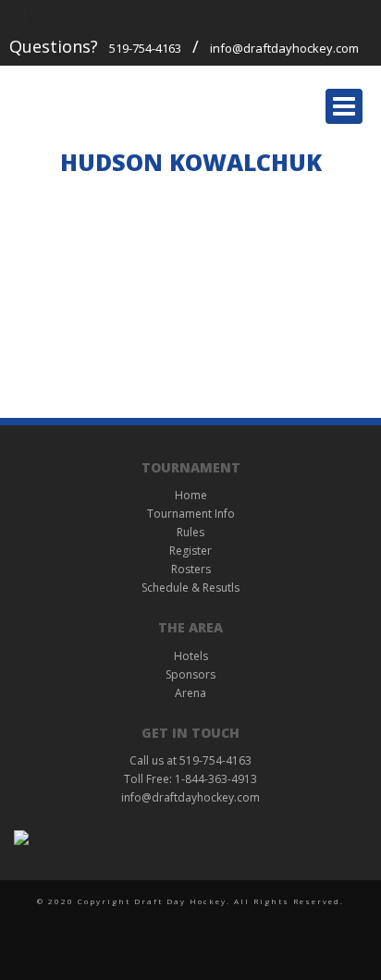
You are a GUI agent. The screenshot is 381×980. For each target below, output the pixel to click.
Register (190, 550)
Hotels (191, 656)
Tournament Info (191, 513)
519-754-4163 (145, 48)
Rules (190, 532)
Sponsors (190, 674)
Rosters (191, 569)
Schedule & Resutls (190, 587)
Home (191, 495)
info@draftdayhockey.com (284, 48)
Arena (190, 693)
